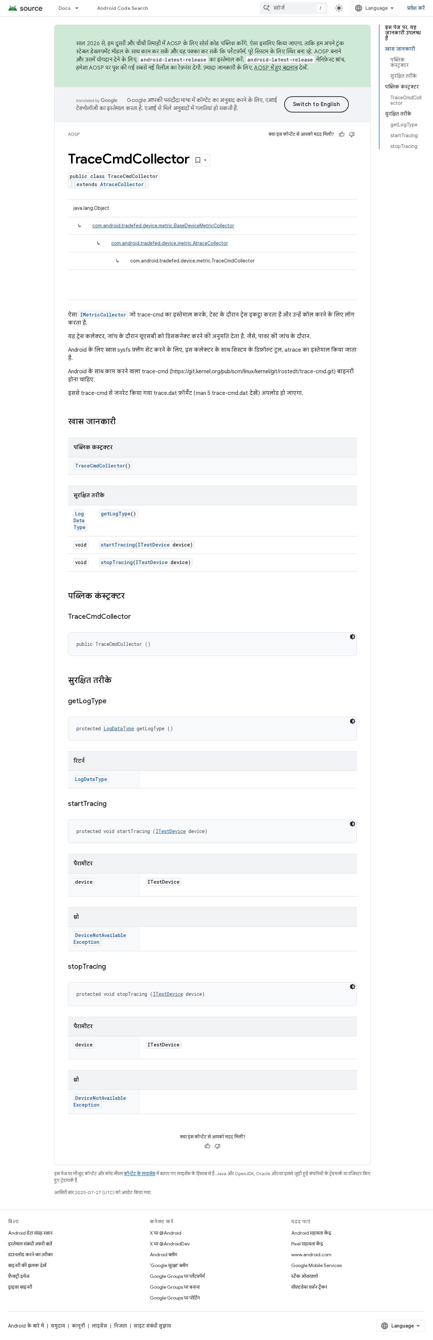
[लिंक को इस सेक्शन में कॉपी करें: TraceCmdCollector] (137, 617)
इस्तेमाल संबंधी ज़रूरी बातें (30, 1244)
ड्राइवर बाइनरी (20, 1287)
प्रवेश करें (416, 8)
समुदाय (58, 1326)
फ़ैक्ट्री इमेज (18, 1276)
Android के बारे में (26, 1326)
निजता (120, 1326)
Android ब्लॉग (163, 1254)
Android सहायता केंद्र (311, 1233)
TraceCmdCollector (100, 465)
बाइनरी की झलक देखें (27, 1265)
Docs (65, 8)
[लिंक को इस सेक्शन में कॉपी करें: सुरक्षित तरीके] (118, 681)
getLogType (116, 513)
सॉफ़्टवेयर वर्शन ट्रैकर (309, 1287)
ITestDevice (154, 544)
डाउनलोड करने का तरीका (30, 1254)
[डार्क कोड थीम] (352, 637)
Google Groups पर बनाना (175, 1287)
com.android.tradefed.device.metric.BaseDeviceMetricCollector (163, 226)
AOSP (73, 134)
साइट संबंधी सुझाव (152, 1326)
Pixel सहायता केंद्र (307, 1244)
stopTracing (117, 562)
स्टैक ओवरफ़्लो (304, 1276)
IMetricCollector (103, 314)
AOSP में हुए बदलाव (276, 68)
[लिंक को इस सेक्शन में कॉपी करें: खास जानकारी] (122, 422)
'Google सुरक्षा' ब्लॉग (169, 1265)
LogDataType (79, 520)
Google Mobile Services (316, 1265)
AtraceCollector (122, 184)
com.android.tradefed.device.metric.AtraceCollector (169, 243)
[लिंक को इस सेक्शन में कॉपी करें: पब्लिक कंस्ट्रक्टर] (131, 596)
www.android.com (311, 1254)
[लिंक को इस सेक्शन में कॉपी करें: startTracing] (113, 804)
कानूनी (78, 1326)
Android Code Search (122, 8)
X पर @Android (165, 1233)
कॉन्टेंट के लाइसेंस (139, 1174)
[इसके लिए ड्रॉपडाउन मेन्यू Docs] (80, 8)
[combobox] (293, 8)
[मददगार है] (342, 134)
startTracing (118, 544)
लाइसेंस (99, 1326)
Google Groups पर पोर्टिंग (175, 1298)
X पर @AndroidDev (170, 1244)
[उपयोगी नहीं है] (352, 134)
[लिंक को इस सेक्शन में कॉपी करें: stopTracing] (112, 967)
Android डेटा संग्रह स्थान (30, 1233)
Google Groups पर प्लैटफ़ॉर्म (177, 1276)
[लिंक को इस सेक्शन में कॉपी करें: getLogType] (113, 702)
